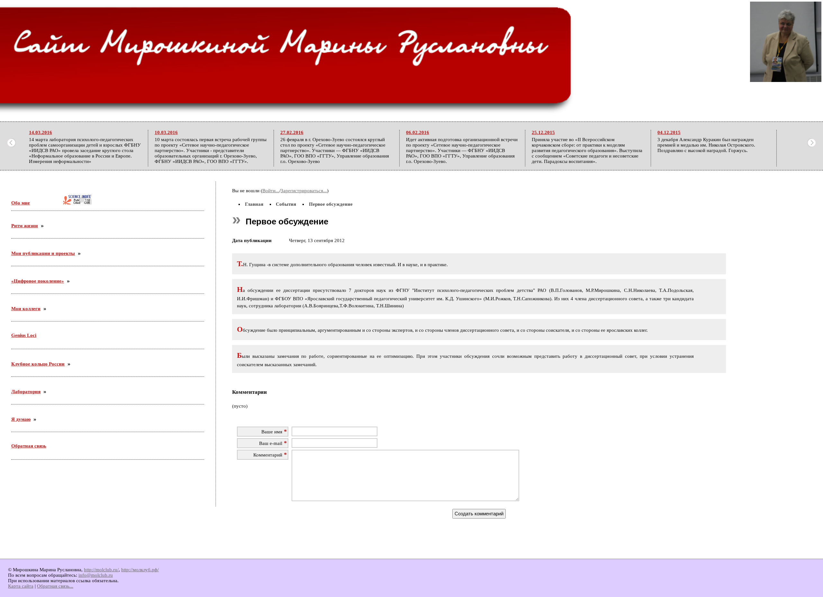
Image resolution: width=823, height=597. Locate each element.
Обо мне (20, 202)
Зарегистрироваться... (304, 190)
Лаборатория (26, 391)
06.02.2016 (417, 132)
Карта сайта (20, 586)
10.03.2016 (166, 132)
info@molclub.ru (95, 575)
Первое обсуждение (331, 204)
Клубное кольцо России (38, 363)
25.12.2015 (543, 132)
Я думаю (21, 419)
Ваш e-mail (270, 443)
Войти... (270, 190)
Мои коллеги (26, 308)
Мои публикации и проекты (43, 253)
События (286, 204)
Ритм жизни (24, 225)
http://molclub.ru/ (101, 569)
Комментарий (267, 454)
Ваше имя (271, 431)
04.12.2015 (669, 132)
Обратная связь (28, 445)
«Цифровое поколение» (37, 281)
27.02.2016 (291, 132)
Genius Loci (23, 335)
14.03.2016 (40, 132)
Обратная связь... (55, 586)
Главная (254, 204)
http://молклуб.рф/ (140, 569)
